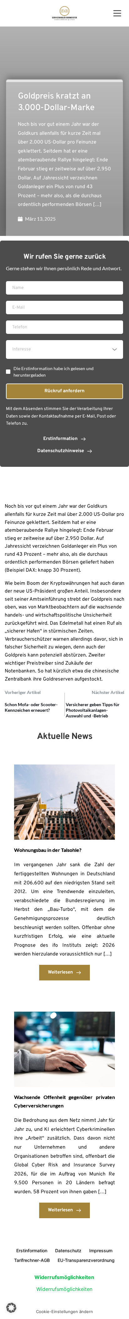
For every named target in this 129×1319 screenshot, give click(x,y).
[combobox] (64, 349)
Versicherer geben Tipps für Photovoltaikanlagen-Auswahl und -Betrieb (93, 710)
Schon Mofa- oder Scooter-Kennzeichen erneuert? (31, 707)
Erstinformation (31, 1250)
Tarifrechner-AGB (32, 1260)
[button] (11, 1308)
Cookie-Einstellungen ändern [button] (64, 1311)
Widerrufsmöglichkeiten (64, 1289)
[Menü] (117, 13)
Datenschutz (68, 1250)
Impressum (100, 1250)
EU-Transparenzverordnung (86, 1260)
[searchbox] (65, 349)
